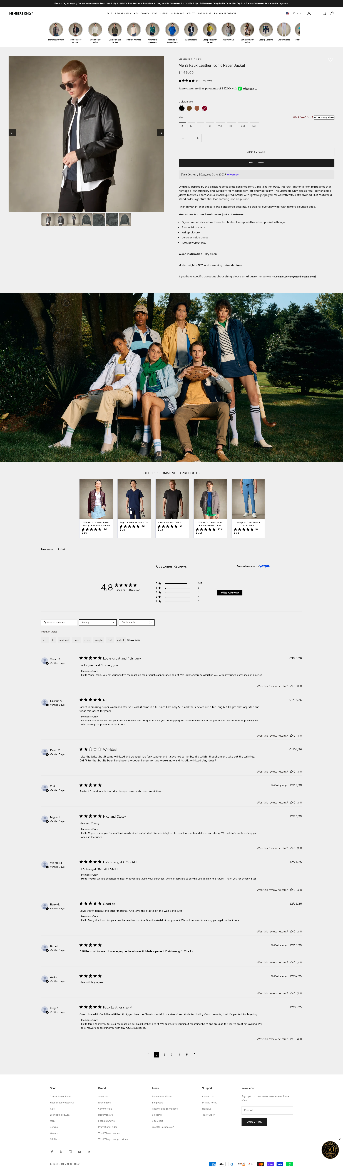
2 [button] (164, 1055)
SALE (109, 13)
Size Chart (157, 1121)
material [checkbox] (64, 640)
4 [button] (179, 1055)
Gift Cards (55, 1139)
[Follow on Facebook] (52, 1152)
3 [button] (172, 1055)
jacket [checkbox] (120, 640)
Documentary (105, 1115)
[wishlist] (317, 13)
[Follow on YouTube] (79, 1152)
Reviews (206, 1109)
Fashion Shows (106, 1121)
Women (145, 13)
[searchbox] (59, 622)
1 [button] (157, 1055)
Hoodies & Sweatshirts (62, 1102)
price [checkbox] (76, 640)
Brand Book (104, 1102)
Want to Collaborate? (163, 1127)
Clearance (178, 13)
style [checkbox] (87, 640)
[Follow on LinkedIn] (89, 1152)
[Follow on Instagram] (70, 1152)
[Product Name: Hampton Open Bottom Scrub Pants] (248, 508)
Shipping (157, 1115)
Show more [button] (133, 640)
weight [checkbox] (99, 640)
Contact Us (208, 1096)
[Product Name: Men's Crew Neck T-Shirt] (172, 508)
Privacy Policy (209, 1102)
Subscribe (254, 1122)
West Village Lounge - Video (113, 1139)
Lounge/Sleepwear (60, 1115)
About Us (103, 1096)
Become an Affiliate (162, 1096)
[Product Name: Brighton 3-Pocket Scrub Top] (134, 508)
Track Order (208, 1115)
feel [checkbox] (110, 640)
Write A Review (230, 592)
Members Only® (191, 59)
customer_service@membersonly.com (294, 276)
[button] (179, 584)
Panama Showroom (225, 13)
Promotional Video (107, 1127)
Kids (154, 13)
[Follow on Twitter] (61, 1152)
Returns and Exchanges (165, 1109)
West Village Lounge (199, 13)
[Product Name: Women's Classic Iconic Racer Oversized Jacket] (210, 508)
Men (136, 13)
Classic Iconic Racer (60, 1096)
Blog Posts (157, 1102)
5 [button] (187, 1055)
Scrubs (164, 13)
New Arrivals (123, 13)
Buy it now (256, 163)
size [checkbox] (45, 640)
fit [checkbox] (53, 640)
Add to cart (256, 152)
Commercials (105, 1109)
